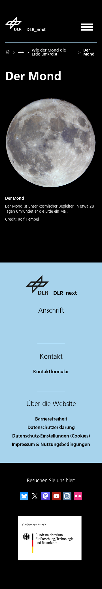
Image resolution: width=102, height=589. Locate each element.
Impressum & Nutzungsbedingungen (51, 444)
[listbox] (21, 52)
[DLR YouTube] (56, 498)
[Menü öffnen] (87, 25)
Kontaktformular (51, 371)
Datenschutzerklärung (51, 427)
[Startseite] (7, 52)
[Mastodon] (45, 498)
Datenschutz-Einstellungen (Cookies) (51, 436)
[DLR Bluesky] (24, 498)
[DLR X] (35, 498)
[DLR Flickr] (78, 498)
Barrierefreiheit (51, 419)
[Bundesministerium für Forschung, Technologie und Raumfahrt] (51, 559)
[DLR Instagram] (67, 498)
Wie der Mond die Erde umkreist (49, 52)
